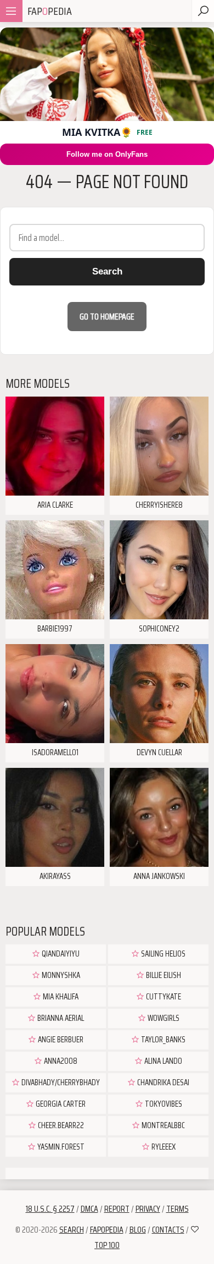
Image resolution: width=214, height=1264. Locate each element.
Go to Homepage (107, 316)
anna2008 (59, 1061)
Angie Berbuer (59, 1039)
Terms (177, 1209)
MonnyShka (60, 975)
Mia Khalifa (59, 996)
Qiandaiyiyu (60, 953)
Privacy (148, 1209)
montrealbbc (162, 1125)
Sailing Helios (162, 953)
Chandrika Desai (162, 1082)
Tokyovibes (162, 1104)
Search (107, 271)
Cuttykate (162, 996)
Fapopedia (106, 1229)
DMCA (89, 1209)
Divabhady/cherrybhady (60, 1082)
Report (116, 1209)
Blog (137, 1229)
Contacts (168, 1229)
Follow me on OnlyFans (107, 154)
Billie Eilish (162, 975)
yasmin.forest (60, 1146)
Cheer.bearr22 (60, 1125)
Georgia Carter (60, 1104)
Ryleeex (163, 1146)
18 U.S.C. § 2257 (50, 1209)
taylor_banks (162, 1039)
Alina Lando (162, 1061)
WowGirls (162, 1018)
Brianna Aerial (60, 1018)
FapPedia (49, 11)
